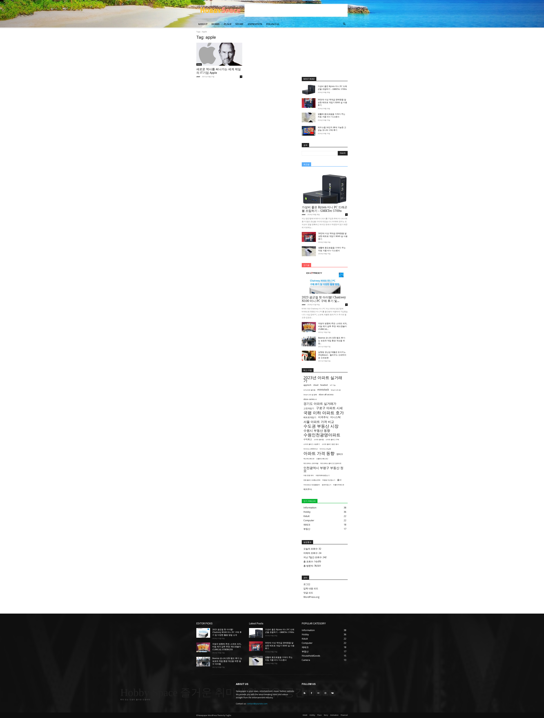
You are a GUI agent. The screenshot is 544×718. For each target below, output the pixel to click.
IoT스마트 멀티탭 (309, 390)
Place (227, 24)
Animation (254, 24)
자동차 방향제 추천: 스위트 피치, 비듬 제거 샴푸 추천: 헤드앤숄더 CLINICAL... (332, 326)
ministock (323, 389)
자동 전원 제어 (308, 475)
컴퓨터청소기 (326, 485)
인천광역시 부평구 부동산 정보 (323, 469)
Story (239, 24)
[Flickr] (318, 693)
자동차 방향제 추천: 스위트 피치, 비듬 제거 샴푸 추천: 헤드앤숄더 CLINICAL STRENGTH (226, 647)
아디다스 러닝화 (325, 449)
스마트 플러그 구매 (332, 440)
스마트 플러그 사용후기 (311, 444)
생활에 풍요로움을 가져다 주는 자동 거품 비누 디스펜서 (331, 115)
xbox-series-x (310, 399)
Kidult (203, 24)
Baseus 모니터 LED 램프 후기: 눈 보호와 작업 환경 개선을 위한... (331, 340)
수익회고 (307, 439)
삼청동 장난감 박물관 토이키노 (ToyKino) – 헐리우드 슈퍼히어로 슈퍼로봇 (332, 355)
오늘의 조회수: (311, 548)
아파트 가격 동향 (318, 453)
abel (198, 76)
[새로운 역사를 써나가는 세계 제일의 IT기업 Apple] (219, 54)
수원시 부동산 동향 (316, 430)
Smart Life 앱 (336, 390)
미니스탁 (335, 417)
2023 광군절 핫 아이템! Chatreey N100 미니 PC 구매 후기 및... (324, 299)
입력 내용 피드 (310, 588)
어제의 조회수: (311, 553)
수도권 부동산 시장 (321, 426)
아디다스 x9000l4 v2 (310, 449)
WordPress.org (311, 597)
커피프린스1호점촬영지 (311, 485)
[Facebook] (311, 693)
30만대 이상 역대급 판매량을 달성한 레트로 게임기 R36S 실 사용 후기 (332, 102)
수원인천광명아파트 (321, 434)
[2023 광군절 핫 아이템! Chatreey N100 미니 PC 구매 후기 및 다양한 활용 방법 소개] (325, 282)
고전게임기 (308, 408)
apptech (307, 384)
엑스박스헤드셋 (308, 459)
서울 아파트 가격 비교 (318, 421)
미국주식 (323, 417)
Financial (273, 24)
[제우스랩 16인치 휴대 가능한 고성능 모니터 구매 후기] (308, 131)
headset (324, 384)
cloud (315, 384)
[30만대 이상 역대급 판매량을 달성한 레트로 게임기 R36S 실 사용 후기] (308, 103)
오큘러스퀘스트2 (322, 459)
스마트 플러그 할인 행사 (330, 444)
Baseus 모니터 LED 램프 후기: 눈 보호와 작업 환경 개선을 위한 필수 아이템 (227, 661)
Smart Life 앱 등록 (310, 395)
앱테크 (339, 454)
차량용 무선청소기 (328, 480)
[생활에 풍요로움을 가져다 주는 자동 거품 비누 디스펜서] (308, 117)
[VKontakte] (332, 693)
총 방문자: (308, 565)
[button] (344, 24)
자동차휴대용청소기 (323, 475)
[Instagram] (325, 693)
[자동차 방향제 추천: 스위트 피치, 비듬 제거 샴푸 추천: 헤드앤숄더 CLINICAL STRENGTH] (309, 327)
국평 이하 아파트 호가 (323, 412)
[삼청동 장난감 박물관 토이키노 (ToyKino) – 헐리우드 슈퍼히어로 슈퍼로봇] (309, 356)
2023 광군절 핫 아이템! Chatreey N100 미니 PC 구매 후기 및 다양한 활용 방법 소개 (227, 632)
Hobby (216, 24)
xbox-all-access (326, 394)
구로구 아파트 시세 (329, 407)
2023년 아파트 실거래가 (322, 379)
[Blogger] (304, 693)
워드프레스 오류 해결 (310, 463)
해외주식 (307, 489)
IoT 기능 (333, 385)
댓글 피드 (308, 592)
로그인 (306, 584)
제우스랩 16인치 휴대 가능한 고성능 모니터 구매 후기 (332, 129)
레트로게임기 (309, 417)
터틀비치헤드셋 (338, 485)
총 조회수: (308, 561)
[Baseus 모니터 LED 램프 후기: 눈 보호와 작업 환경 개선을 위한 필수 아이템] (309, 341)
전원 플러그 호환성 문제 (311, 480)
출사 (339, 479)
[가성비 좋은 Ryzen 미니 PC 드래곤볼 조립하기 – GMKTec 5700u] (308, 89)
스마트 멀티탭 (319, 440)
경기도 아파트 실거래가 (319, 403)
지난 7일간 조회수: (313, 557)
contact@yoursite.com (257, 703)
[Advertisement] (296, 10)
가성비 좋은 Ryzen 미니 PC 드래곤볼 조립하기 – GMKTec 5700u (332, 87)
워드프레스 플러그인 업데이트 (330, 463)
